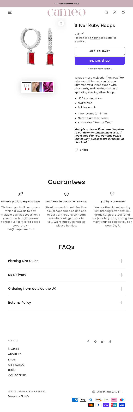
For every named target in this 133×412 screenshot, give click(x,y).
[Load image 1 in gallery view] (26, 87)
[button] (106, 12)
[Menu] (10, 12)
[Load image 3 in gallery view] (48, 87)
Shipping (95, 37)
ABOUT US (15, 354)
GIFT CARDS (16, 365)
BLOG (11, 370)
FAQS (11, 359)
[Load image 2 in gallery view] (37, 87)
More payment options (100, 68)
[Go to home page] (66, 12)
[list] (66, 211)
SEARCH (13, 349)
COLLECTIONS (17, 375)
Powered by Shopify (18, 396)
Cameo (21, 391)
